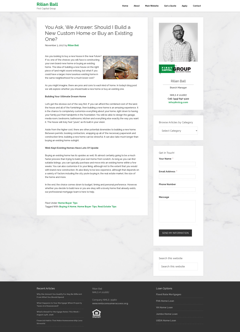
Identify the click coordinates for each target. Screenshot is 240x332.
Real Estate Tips (107, 206)
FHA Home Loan (165, 301)
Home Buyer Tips (68, 203)
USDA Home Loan (166, 320)
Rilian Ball (47, 4)
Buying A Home (67, 206)
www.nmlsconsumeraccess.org (110, 303)
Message (164, 197)
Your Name (166, 158)
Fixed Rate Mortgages (168, 294)
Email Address (168, 171)
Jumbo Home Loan (167, 314)
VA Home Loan (164, 307)
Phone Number (167, 184)
